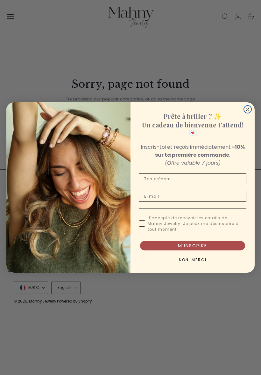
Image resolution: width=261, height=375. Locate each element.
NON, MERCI (193, 259)
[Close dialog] (247, 109)
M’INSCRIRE (192, 245)
